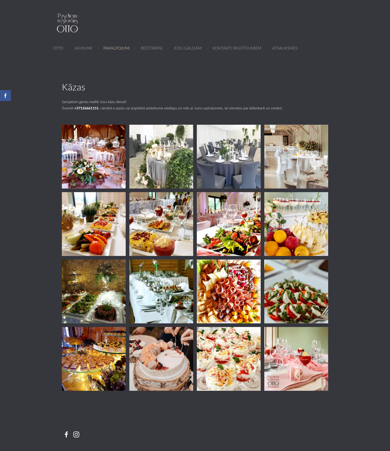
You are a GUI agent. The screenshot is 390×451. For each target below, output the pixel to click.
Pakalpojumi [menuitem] (116, 48)
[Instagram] (76, 434)
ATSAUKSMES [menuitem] (285, 48)
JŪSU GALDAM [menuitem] (188, 48)
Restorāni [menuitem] (151, 48)
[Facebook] (66, 434)
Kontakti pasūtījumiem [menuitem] (237, 48)
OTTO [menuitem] (58, 48)
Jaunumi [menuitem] (83, 48)
